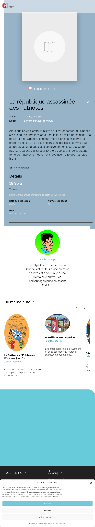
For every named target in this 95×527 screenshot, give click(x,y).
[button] (91, 482)
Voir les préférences (47, 517)
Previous (76, 308)
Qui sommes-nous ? (56, 479)
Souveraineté (58, 194)
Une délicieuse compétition (60, 337)
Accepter (47, 503)
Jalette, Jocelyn (32, 116)
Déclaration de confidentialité (54, 523)
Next (84, 308)
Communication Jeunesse (8, 5)
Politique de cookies (36, 523)
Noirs (12, 194)
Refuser (47, 510)
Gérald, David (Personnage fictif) (33, 194)
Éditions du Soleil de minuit (38, 120)
